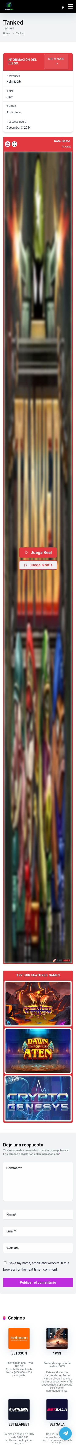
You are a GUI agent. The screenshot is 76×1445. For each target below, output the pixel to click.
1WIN (57, 1353)
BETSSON (19, 1353)
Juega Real (41, 552)
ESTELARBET (19, 1424)
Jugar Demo (38, 1003)
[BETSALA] (57, 1419)
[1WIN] (57, 1348)
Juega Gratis (41, 565)
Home (6, 33)
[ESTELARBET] (19, 1419)
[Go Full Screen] (14, 144)
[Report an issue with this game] (7, 144)
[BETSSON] (19, 1348)
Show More (56, 58)
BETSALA (57, 1424)
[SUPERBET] (9, 6)
